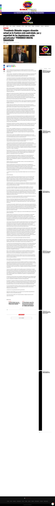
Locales (10, 26)
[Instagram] (12, 66)
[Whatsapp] (13, 66)
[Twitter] (9, 66)
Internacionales (18, 26)
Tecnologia (42, 26)
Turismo (26, 26)
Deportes (29, 26)
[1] (52, 504)
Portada (7, 26)
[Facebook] (7, 66)
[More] (1, 14)
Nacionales (14, 26)
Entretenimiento (37, 26)
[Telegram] (10, 66)
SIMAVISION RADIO (47, 26)
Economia (33, 26)
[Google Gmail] (15, 66)
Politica (23, 26)
